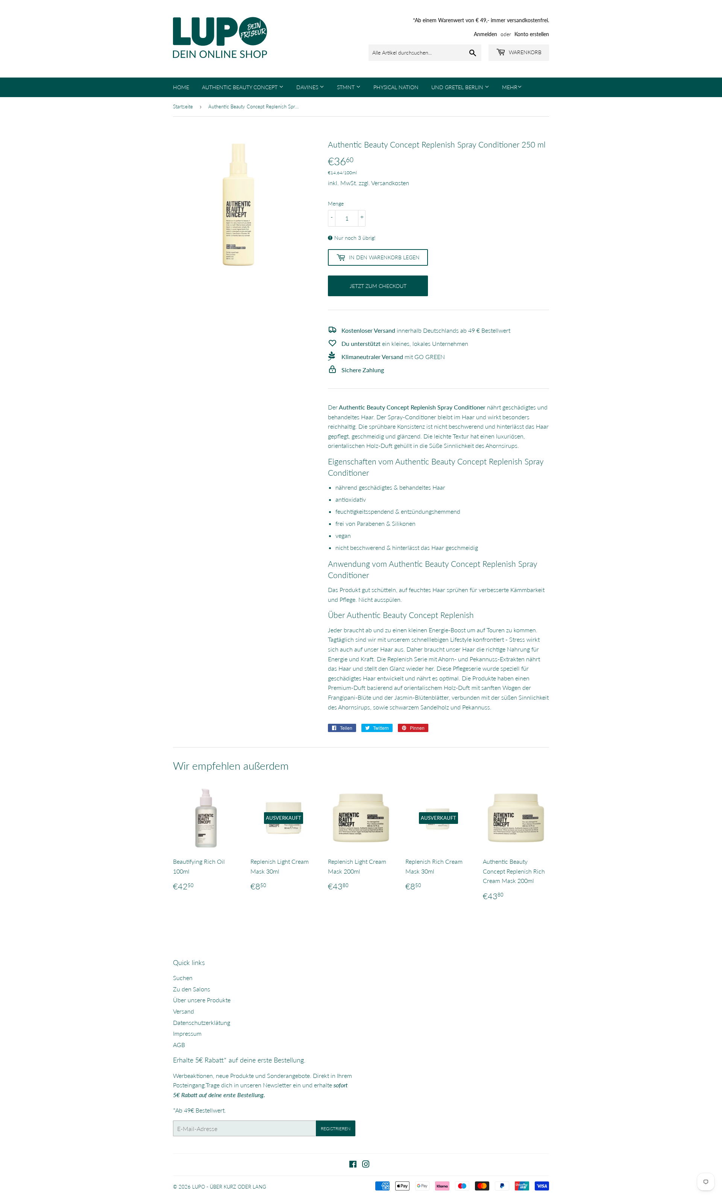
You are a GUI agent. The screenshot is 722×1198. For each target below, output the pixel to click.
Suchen (183, 977)
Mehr (509, 87)
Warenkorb (524, 52)
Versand (183, 1011)
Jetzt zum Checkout (378, 286)
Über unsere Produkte (202, 999)
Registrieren (335, 1128)
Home (181, 87)
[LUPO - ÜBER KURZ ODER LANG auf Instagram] (366, 1164)
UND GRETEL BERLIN (458, 87)
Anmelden (485, 34)
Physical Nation (396, 87)
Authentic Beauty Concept (240, 87)
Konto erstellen (531, 34)
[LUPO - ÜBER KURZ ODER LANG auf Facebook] (353, 1164)
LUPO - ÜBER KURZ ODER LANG (229, 1187)
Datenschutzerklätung (201, 1022)
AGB (179, 1044)
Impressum (187, 1033)
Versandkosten (390, 182)
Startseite (183, 107)
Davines (308, 87)
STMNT (346, 87)
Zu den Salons (191, 988)
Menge (336, 203)
